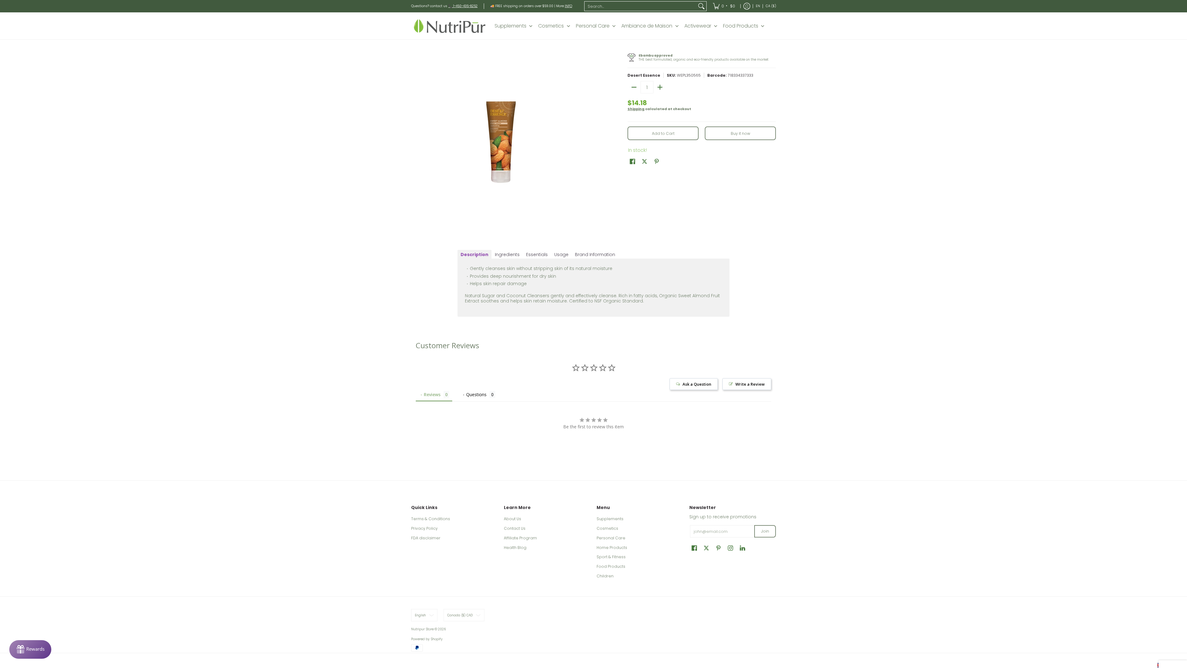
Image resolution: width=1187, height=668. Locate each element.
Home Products (612, 547)
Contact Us (514, 528)
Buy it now (740, 133)
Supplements (610, 518)
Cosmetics (607, 528)
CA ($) (771, 6)
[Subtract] (634, 87)
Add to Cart (663, 133)
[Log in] (747, 6)
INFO (568, 6)
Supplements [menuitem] (510, 26)
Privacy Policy (424, 528)
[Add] (659, 87)
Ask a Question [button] (697, 384)
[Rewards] (30, 649)
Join (765, 531)
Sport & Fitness (611, 556)
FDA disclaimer (425, 538)
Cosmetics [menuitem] (551, 26)
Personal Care (611, 538)
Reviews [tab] (432, 394)
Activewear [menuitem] (697, 26)
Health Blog (515, 547)
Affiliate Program (520, 538)
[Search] (701, 6)
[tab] (474, 254)
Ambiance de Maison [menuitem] (646, 26)
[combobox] (640, 6)
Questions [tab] (476, 394)
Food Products (611, 566)
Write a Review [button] (750, 384)
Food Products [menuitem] (740, 26)
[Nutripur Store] (449, 25)
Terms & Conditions (430, 518)
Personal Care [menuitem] (593, 26)
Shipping (636, 108)
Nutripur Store (422, 629)
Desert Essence (644, 75)
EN (758, 6)
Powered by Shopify (427, 639)
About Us (512, 518)
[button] (632, 161)
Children (605, 576)
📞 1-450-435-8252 (463, 6)
